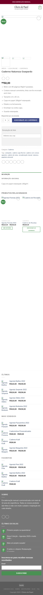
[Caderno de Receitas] (32, 207)
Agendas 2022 (9, 589)
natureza (35, 155)
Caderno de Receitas (30, 223)
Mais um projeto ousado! (16, 543)
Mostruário (25, 589)
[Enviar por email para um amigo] (14, 162)
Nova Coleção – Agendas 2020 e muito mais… (21, 537)
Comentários (10, 551)
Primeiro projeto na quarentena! (18, 530)
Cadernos (24, 68)
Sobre (17, 589)
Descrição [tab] (6, 174)
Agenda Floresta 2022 (9, 223)
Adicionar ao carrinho (25, 120)
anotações (8, 153)
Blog (33, 589)
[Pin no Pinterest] (18, 162)
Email (3, 563)
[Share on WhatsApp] (3, 162)
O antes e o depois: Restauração (19, 549)
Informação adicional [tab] (10, 178)
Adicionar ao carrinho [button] (31, 229)
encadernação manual (25, 155)
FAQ (38, 589)
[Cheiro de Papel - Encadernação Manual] (21, 7)
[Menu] (3, 7)
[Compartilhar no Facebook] (7, 162)
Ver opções (7, 228)
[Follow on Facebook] (3, 517)
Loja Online (13, 68)
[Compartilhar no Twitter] (11, 162)
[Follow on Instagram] (7, 517)
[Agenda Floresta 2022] (11, 207)
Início (4, 68)
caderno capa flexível (18, 153)
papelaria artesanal (7, 157)
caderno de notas (13, 155)
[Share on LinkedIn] (22, 162)
